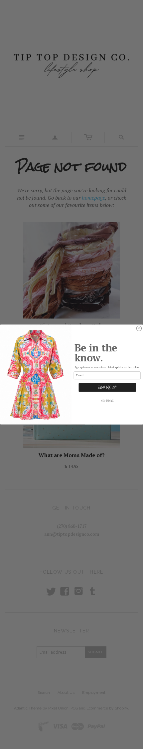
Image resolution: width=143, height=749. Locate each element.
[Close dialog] (138, 328)
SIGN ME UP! (107, 387)
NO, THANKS (107, 401)
